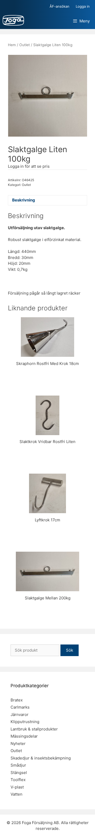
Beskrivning (23, 200)
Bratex (17, 700)
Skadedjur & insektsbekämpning (41, 758)
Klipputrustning (25, 721)
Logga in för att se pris (29, 166)
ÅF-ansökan (59, 6)
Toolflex (18, 779)
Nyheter (18, 743)
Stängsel (19, 772)
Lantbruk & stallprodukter (34, 729)
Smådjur (18, 765)
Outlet (24, 45)
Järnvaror (19, 714)
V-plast (17, 787)
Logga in (83, 6)
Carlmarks (20, 707)
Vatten (16, 794)
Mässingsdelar (24, 736)
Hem (12, 45)
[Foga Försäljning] (13, 21)
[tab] (47, 200)
